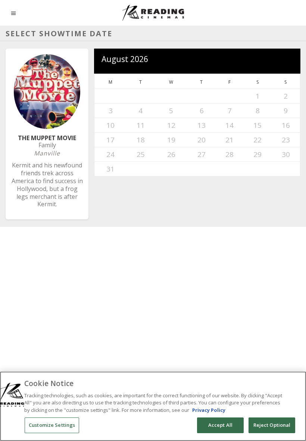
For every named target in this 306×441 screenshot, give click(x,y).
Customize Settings (52, 425)
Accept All (220, 425)
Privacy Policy (208, 410)
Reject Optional (272, 425)
